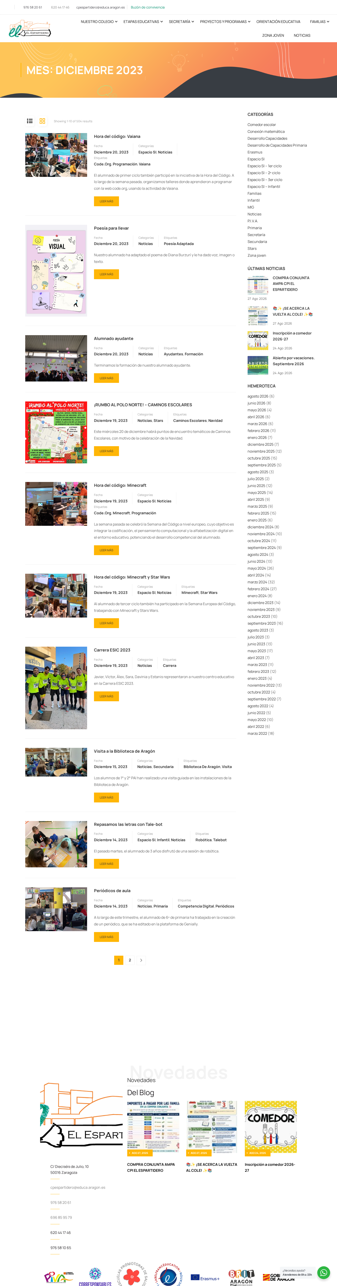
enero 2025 (257, 520)
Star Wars (209, 592)
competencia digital (196, 906)
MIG (251, 207)
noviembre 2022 (261, 685)
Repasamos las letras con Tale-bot (128, 824)
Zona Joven (273, 35)
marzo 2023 (257, 664)
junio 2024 (256, 561)
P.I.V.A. (253, 220)
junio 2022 (256, 712)
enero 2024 (257, 595)
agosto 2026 (258, 396)
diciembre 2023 (260, 602)
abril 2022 (256, 726)
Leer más (106, 199)
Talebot (220, 839)
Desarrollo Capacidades (267, 138)
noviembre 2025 (261, 451)
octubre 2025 (259, 458)
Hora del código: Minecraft (120, 485)
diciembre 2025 (260, 444)
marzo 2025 (257, 506)
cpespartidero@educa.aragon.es (100, 7)
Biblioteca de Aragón (202, 766)
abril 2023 (256, 657)
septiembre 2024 (262, 547)
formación (194, 353)
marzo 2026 (257, 423)
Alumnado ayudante (113, 338)
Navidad (215, 420)
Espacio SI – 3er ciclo (265, 179)
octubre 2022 (259, 692)
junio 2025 (256, 485)
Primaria (161, 906)
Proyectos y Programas (223, 21)
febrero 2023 (258, 671)
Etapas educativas (141, 21)
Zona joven (257, 255)
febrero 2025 (258, 513)
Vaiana (144, 164)
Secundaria (163, 766)
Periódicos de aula (112, 890)
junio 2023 (256, 643)
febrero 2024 (258, 588)
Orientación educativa (278, 21)
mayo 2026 (257, 409)
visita (227, 766)
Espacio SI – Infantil (264, 186)
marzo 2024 (257, 582)
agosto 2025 (258, 471)
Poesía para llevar (111, 228)
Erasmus (255, 152)
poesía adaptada (179, 243)
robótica (204, 839)
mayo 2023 (257, 650)
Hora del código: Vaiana (117, 136)
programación (125, 164)
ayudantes (173, 353)
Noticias (302, 35)
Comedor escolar (262, 124)
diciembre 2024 (260, 526)
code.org (102, 164)
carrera (169, 665)
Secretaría (179, 21)
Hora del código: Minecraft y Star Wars (132, 577)
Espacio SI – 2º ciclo (264, 172)
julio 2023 (256, 637)
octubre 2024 (259, 540)
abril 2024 (256, 575)
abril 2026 (256, 416)
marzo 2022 (257, 733)
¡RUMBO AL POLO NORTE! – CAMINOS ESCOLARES (143, 404)
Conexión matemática (266, 131)
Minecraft (121, 512)
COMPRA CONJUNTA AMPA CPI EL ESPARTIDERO (291, 283)
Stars (158, 420)
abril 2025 (256, 499)
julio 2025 (256, 478)
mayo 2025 (257, 492)
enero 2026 (257, 437)
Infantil (163, 839)
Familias (318, 21)
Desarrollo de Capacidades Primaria (277, 145)
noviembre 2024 (261, 533)
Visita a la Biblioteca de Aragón (124, 751)
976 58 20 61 (32, 7)
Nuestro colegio (97, 21)
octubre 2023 (259, 616)
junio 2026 (256, 403)
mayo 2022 (257, 719)
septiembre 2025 (262, 465)
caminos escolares (190, 420)
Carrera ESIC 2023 (112, 650)
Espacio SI (147, 152)
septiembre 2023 (262, 623)
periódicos (224, 906)
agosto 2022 (258, 705)
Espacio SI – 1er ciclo (265, 165)
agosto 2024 (258, 554)
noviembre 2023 (261, 609)
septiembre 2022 (262, 698)
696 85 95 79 (61, 1217)
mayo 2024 (257, 568)
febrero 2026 (258, 430)
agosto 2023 (258, 630)
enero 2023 (257, 678)
